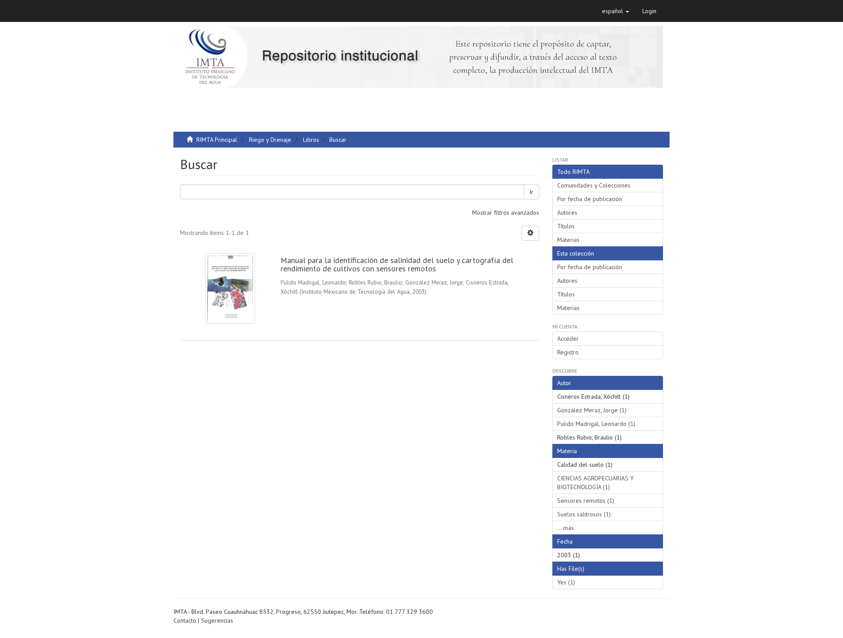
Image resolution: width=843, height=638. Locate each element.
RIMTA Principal (216, 140)
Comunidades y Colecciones (593, 185)
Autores (567, 212)
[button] (615, 11)
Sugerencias (217, 620)
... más (565, 528)
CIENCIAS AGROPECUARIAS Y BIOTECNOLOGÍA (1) (595, 482)
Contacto (184, 620)
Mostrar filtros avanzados (505, 212)
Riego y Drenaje (270, 140)
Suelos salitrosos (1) (584, 514)
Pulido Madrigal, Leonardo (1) (596, 424)
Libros (311, 140)
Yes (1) (566, 582)
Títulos (566, 226)
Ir (531, 192)
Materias (568, 240)
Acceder (568, 338)
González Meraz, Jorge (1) (592, 410)
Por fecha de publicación (589, 199)
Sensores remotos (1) (585, 501)
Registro (568, 352)
